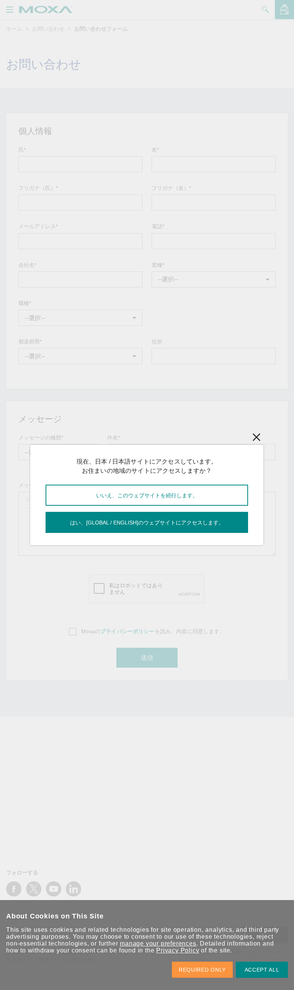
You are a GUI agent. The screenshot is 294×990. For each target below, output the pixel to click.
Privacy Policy (177, 950)
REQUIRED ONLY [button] (202, 970)
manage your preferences (158, 943)
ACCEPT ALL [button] (262, 970)
